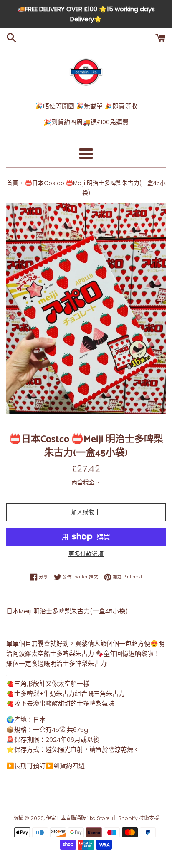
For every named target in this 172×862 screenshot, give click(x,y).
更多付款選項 (86, 554)
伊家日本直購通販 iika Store (78, 818)
